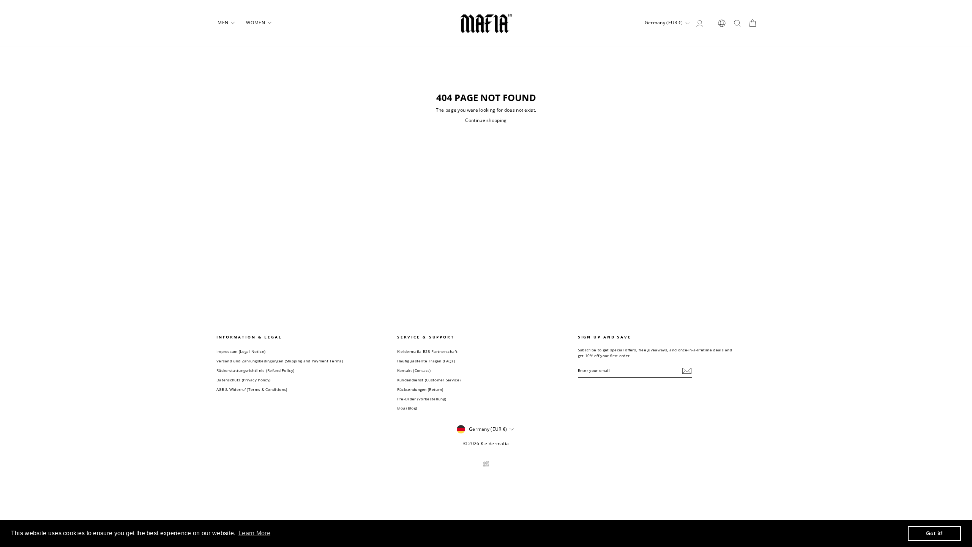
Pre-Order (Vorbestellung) (422, 399)
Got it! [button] (934, 533)
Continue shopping (486, 120)
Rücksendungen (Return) (420, 389)
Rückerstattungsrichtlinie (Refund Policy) (255, 370)
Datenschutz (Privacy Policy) (243, 380)
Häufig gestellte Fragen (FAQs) (426, 361)
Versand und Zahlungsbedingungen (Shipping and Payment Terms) (279, 361)
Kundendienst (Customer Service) (429, 380)
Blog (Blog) (407, 408)
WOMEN (256, 22)
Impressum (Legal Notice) (240, 351)
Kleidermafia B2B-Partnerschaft (427, 351)
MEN (224, 22)
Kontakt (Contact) (414, 370)
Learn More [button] (254, 533)
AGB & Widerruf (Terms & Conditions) (251, 389)
